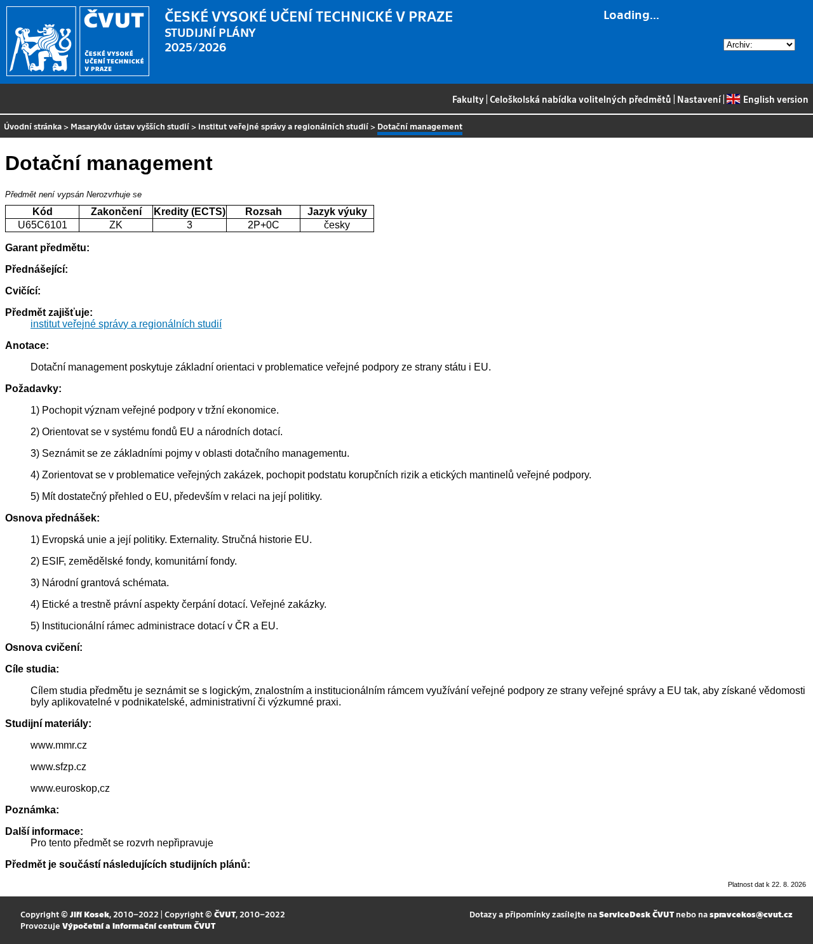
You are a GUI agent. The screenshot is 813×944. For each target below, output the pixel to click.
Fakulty (468, 99)
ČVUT (225, 914)
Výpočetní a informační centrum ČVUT (138, 925)
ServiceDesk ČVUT (636, 914)
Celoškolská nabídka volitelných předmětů (580, 99)
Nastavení (699, 99)
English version (775, 99)
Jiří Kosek (89, 914)
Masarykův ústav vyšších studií (130, 126)
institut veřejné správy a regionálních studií (283, 126)
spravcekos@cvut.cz (751, 914)
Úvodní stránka (33, 126)
